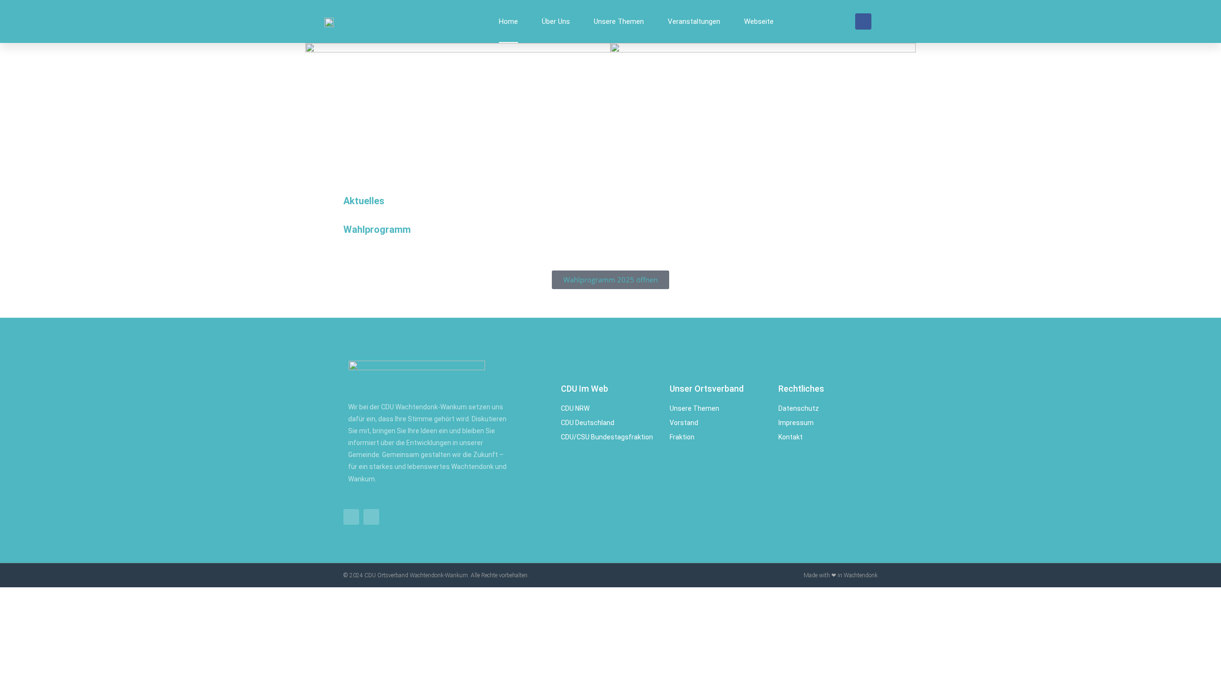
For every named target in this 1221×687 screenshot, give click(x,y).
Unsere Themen (619, 21)
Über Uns (556, 21)
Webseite (759, 21)
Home (508, 21)
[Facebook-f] (351, 517)
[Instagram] (371, 517)
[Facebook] (863, 21)
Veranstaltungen (694, 21)
